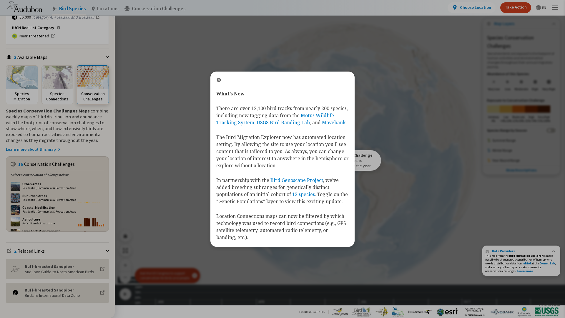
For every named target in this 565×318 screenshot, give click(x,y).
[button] (521, 251)
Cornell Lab (547, 263)
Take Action (516, 7)
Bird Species (72, 9)
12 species (303, 194)
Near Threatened (34, 36)
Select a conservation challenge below (39, 175)
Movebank (334, 122)
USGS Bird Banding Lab (283, 122)
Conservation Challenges (159, 9)
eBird (527, 263)
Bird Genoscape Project (296, 180)
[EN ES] (541, 7)
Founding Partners (312, 312)
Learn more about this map (31, 149)
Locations (108, 9)
